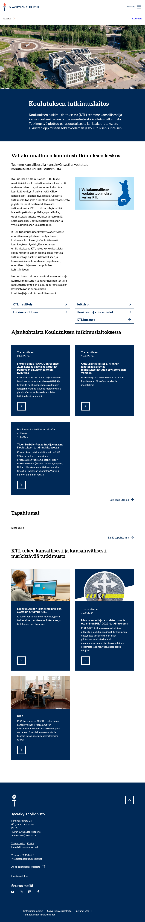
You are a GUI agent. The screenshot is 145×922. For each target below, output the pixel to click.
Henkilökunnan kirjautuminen (39, 914)
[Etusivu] (21, 7)
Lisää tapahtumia (118, 537)
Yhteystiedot (18, 843)
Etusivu (7, 18)
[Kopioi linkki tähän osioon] (123, 155)
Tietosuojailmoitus (33, 910)
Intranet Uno (82, 910)
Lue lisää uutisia (119, 499)
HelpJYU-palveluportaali (25, 847)
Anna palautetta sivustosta (25, 866)
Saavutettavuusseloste (59, 910)
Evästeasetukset (20, 876)
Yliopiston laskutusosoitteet (26, 858)
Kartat (30, 843)
